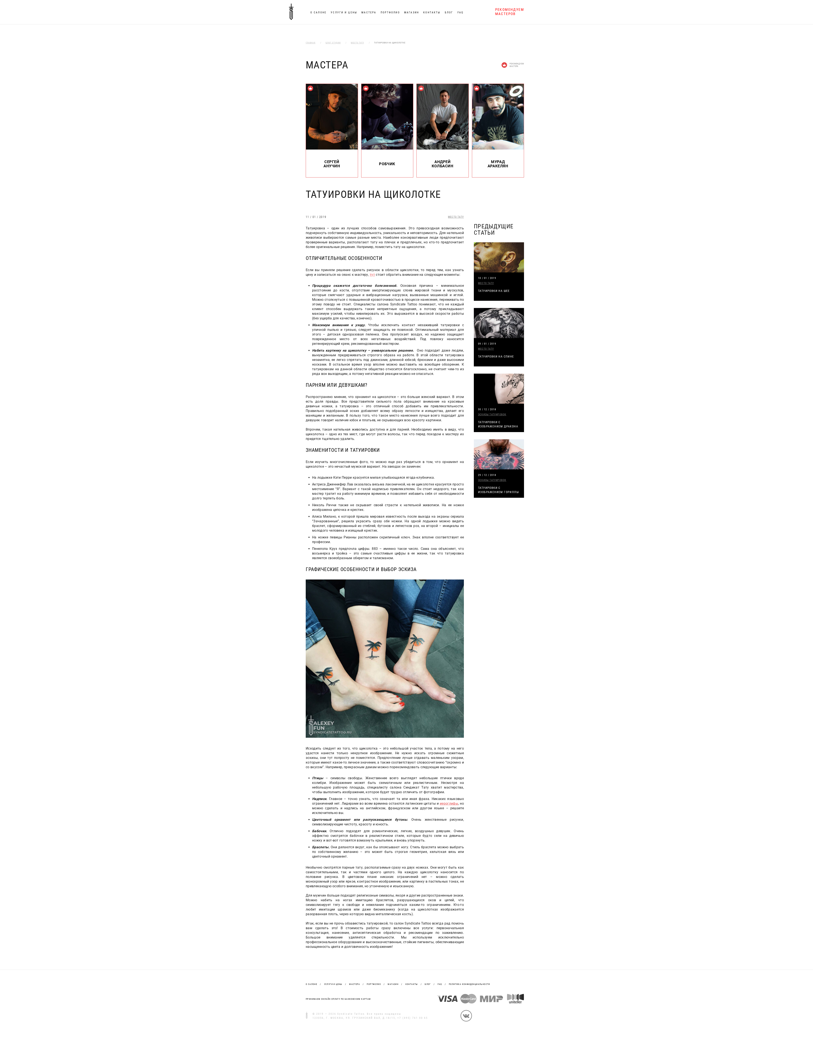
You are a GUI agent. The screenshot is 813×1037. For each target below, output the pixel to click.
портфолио (374, 984)
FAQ (460, 12)
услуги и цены (333, 984)
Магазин (411, 12)
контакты (411, 984)
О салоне (318, 12)
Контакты (431, 12)
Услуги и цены (344, 12)
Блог (449, 12)
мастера (354, 984)
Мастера (368, 12)
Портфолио (390, 12)
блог (428, 984)
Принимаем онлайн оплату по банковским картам (338, 999)
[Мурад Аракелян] (498, 148)
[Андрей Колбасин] (443, 148)
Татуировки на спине (496, 356)
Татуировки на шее (494, 291)
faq (440, 984)
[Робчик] (387, 148)
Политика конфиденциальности (469, 984)
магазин (393, 984)
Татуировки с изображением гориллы (498, 490)
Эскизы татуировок (492, 414)
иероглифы (449, 803)
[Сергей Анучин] (332, 148)
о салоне (311, 984)
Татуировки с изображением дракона (498, 424)
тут (372, 275)
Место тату (456, 216)
